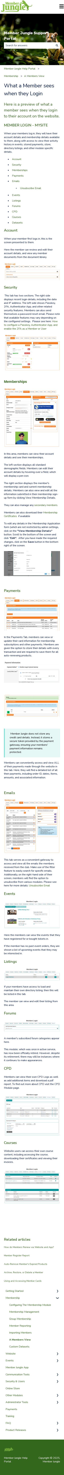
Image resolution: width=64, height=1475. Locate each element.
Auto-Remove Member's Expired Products (25, 1264)
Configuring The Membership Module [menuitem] (30, 1305)
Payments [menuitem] (11, 1409)
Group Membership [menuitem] (20, 1319)
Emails (16, 181)
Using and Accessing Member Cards (23, 1281)
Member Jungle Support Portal (26, 36)
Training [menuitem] (10, 1416)
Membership (11, 76)
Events (16, 195)
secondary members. (46, 505)
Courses (16, 217)
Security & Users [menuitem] (15, 1381)
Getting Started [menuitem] (14, 1291)
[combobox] (29, 45)
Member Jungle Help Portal (19, 69)
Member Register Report (16, 1255)
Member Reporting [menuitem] (20, 1326)
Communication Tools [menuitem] (18, 1374)
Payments (18, 176)
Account (16, 159)
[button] (57, 1291)
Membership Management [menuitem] (24, 1312)
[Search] (57, 45)
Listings (16, 200)
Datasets (17, 222)
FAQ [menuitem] (8, 1423)
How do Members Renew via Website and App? (29, 1247)
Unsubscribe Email (30, 188)
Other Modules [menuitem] (14, 1395)
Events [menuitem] (10, 1360)
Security (16, 165)
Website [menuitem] (11, 1353)
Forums (16, 206)
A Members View (34, 76)
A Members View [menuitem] (20, 1340)
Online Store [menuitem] (13, 1388)
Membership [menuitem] (13, 1298)
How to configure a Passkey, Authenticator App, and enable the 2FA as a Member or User (31, 325)
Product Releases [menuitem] (16, 1430)
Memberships (20, 170)
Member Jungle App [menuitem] (17, 1367)
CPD (14, 211)
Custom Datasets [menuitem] (19, 1346)
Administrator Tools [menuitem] (17, 1402)
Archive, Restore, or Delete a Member (23, 1272)
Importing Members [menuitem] (20, 1332)
